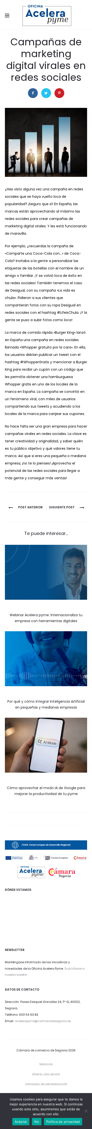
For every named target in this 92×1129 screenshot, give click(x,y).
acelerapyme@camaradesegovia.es (43, 1021)
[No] (85, 1111)
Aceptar (21, 1122)
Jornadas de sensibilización (46, 1084)
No (36, 1122)
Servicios (46, 1064)
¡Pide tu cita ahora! (46, 1074)
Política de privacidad (63, 1122)
